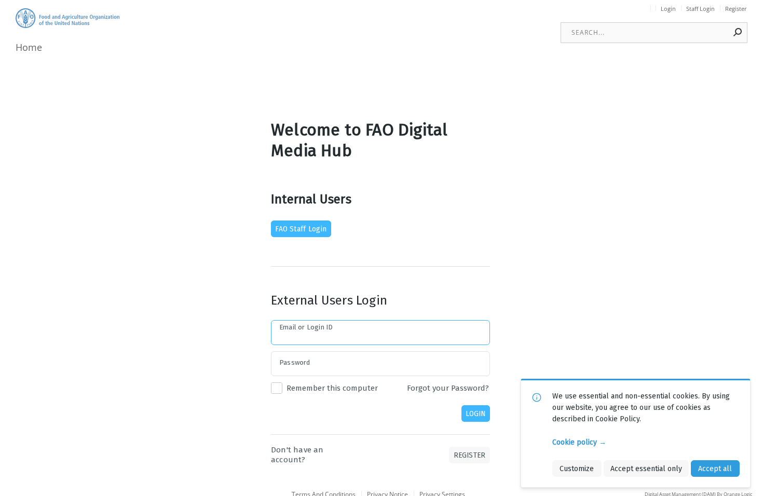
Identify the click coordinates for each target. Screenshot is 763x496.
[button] (738, 32)
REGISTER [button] (470, 455)
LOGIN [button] (475, 413)
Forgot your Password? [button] (448, 388)
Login (668, 8)
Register (736, 8)
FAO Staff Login (300, 228)
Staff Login (700, 8)
